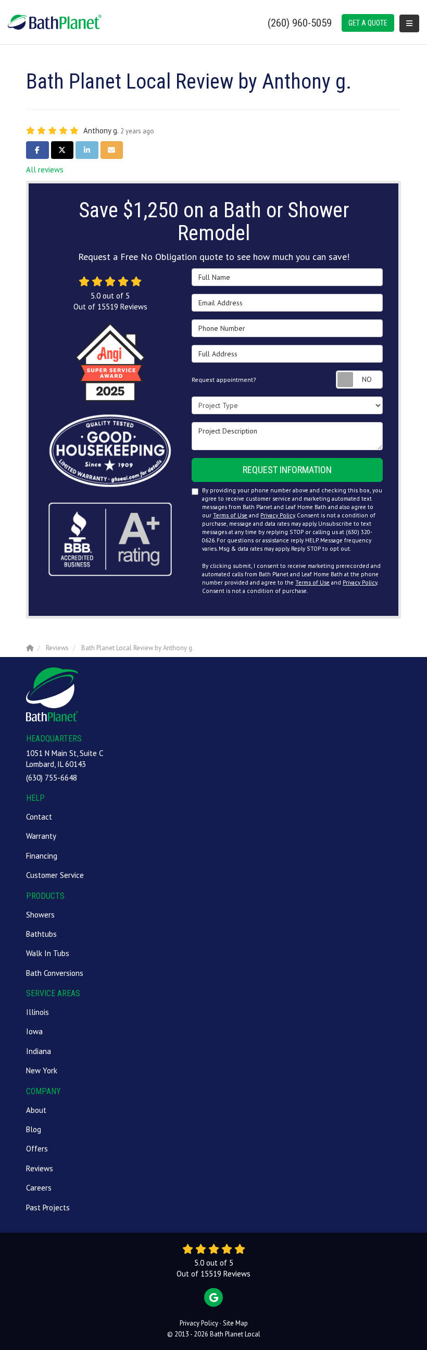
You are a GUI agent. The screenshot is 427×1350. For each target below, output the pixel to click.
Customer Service (55, 875)
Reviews (39, 1168)
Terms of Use (230, 515)
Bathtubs (41, 934)
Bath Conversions (54, 973)
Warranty (41, 836)
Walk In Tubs (47, 953)
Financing (41, 856)
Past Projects (48, 1207)
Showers (40, 915)
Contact (39, 817)
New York (41, 1070)
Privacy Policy (277, 515)
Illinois (37, 1012)
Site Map (235, 1323)
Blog (33, 1129)
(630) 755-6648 (51, 778)
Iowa (34, 1031)
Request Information (287, 469)
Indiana (38, 1051)
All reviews (45, 170)
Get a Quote (367, 23)
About (36, 1110)
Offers (37, 1149)
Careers (39, 1188)
